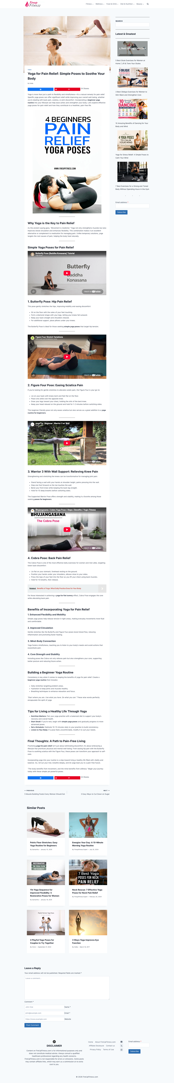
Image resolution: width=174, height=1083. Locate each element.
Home (90, 1042)
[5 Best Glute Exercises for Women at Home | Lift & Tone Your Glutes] (132, 48)
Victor (34, 947)
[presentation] (46, 825)
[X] (121, 1046)
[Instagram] (121, 1049)
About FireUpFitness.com (105, 1042)
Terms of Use (108, 1050)
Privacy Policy (95, 1050)
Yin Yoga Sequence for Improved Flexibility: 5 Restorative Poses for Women (44, 893)
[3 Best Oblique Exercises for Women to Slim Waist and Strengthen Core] (132, 78)
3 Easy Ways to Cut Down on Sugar (95, 792)
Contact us (110, 1046)
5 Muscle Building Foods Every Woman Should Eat (44, 792)
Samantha (35, 849)
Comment (29, 1002)
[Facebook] (121, 1042)
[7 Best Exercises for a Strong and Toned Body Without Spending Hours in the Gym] (132, 172)
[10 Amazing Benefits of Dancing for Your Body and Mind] (132, 109)
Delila (31, 83)
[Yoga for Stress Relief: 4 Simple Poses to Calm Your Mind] (132, 140)
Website (67, 1019)
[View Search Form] (148, 4)
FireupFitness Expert (81, 849)
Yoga (29, 69)
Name (67, 1007)
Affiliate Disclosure (96, 1046)
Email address (121, 202)
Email (67, 1013)
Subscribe (121, 212)
